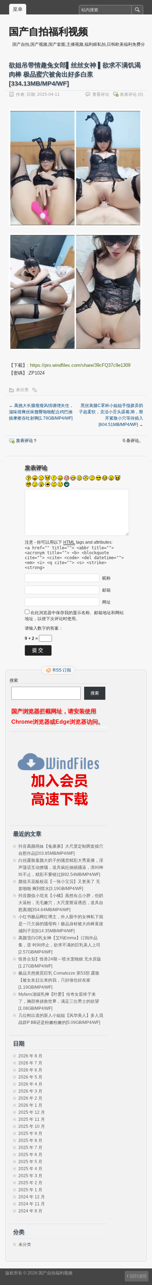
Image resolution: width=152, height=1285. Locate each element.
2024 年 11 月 (31, 1203)
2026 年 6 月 (30, 1070)
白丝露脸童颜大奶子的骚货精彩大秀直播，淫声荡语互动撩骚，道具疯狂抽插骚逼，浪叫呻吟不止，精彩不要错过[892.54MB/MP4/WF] (60, 867)
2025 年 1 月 (30, 1189)
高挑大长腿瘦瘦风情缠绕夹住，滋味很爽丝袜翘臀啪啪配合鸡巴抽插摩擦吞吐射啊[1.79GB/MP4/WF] (41, 412)
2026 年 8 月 (30, 1056)
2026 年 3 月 (30, 1091)
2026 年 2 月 (30, 1098)
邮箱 (106, 590)
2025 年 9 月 (30, 1133)
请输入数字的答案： (44, 628)
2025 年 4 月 (30, 1168)
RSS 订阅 (62, 670)
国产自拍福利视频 (48, 31)
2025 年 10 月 (31, 1126)
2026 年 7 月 (30, 1063)
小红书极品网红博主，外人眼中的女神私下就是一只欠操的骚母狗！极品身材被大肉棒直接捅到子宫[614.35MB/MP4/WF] (60, 923)
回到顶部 (138, 1276)
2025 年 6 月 (30, 1154)
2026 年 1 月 (30, 1105)
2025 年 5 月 (30, 1161)
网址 (106, 602)
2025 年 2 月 (30, 1182)
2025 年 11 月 (31, 1119)
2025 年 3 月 (30, 1175)
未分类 (22, 389)
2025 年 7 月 (30, 1147)
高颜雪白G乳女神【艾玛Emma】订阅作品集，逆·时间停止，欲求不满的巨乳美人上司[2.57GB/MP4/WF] (59, 945)
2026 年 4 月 (30, 1084)
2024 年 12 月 (31, 1196)
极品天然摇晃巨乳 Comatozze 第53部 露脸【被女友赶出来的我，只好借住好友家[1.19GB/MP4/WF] (58, 980)
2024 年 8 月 (30, 1211)
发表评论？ (26, 440)
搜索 (14, 680)
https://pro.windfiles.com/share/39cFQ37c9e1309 (80, 365)
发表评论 (128, 94)
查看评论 (100, 94)
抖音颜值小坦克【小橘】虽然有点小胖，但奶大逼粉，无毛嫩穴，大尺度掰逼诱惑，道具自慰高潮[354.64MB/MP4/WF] (60, 902)
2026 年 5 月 (30, 1077)
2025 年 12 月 (31, 1112)
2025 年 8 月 (30, 1140)
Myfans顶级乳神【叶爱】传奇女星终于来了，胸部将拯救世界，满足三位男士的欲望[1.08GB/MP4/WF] (58, 1001)
